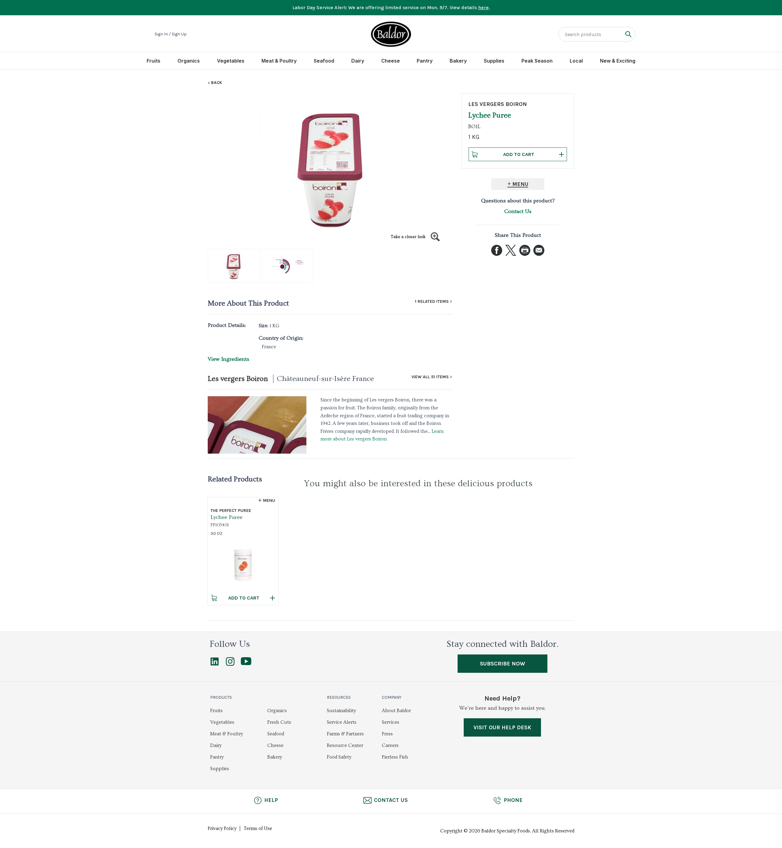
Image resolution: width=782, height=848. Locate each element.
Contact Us (518, 211)
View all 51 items (430, 377)
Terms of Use (258, 828)
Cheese (390, 61)
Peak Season (537, 61)
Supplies (494, 61)
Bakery (458, 61)
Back (216, 82)
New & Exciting (617, 61)
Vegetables (230, 61)
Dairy (357, 61)
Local (576, 61)
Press (387, 734)
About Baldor (396, 710)
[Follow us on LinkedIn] (214, 664)
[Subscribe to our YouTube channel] (246, 663)
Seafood (324, 61)
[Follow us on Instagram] (230, 664)
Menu (520, 184)
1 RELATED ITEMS (432, 301)
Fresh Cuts (279, 722)
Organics (188, 61)
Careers (390, 745)
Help (271, 800)
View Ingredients (228, 359)
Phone (513, 800)
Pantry (425, 61)
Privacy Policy (222, 828)
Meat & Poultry (279, 61)
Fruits (153, 61)
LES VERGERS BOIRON (497, 104)
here (483, 7)
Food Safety (339, 757)
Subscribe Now (502, 663)
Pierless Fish (395, 757)
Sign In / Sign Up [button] (171, 34)
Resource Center (345, 745)
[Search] (628, 34)
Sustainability (341, 710)
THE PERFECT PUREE (230, 510)
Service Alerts (341, 722)
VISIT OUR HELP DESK (502, 727)
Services (390, 722)
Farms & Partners (345, 734)
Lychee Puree (226, 517)
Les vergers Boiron (238, 379)
